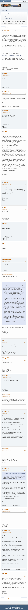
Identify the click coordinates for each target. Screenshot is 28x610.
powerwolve (6, 394)
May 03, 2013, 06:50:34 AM (6, 575)
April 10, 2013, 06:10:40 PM (6, 413)
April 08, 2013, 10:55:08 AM (6, 396)
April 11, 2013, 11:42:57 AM (6, 450)
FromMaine (17, 16)
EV (3, 340)
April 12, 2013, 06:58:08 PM (6, 511)
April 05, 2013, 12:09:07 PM (6, 377)
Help (9, 605)
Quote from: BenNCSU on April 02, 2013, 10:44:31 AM (14, 283)
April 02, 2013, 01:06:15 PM (6, 209)
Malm (4, 207)
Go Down (3, 27)
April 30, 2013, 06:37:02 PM (6, 532)
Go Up (2, 598)
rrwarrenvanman (8, 274)
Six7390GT (6, 375)
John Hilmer (6, 91)
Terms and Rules (13, 605)
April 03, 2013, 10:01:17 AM (6, 359)
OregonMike (6, 358)
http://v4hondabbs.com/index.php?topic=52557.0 (12, 55)
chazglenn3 (6, 509)
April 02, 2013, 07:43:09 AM (6, 75)
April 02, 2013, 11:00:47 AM (6, 184)
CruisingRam (6, 448)
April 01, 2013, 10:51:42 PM (6, 32)
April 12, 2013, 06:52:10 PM (6, 470)
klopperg (5, 110)
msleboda (5, 182)
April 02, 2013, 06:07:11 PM (6, 342)
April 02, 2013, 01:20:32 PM (6, 225)
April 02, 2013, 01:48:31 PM (6, 261)
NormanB (5, 243)
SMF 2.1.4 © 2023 (11, 607)
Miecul (5, 223)
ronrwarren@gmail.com (6, 333)
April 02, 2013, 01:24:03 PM (6, 245)
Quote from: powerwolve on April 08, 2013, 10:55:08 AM (14, 473)
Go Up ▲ (18, 605)
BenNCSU (5, 131)
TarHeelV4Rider (7, 259)
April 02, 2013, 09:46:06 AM (6, 112)
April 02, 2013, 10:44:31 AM (6, 133)
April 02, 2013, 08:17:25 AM (6, 93)
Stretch (5, 73)
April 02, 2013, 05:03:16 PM (6, 279)
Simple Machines (17, 607)
